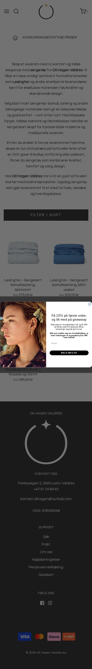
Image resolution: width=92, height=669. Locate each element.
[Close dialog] (89, 304)
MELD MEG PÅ (69, 353)
